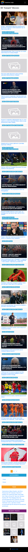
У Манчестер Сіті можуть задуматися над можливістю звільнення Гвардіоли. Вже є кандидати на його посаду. (12, 373)
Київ (23, 499)
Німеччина (16, 78)
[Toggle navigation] (25, 2)
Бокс (20, 492)
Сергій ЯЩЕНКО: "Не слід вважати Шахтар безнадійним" (12, 190)
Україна (4, 494)
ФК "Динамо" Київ (14, 492)
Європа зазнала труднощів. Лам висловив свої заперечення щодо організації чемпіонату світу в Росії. (13, 97)
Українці (4, 497)
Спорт (4, 479)
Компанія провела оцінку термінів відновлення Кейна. (13, 396)
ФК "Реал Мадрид (11, 497)
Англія (7, 241)
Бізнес (4, 482)
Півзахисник (5, 492)
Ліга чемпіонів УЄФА (11, 494)
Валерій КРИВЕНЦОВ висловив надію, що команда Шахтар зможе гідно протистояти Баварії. (12, 213)
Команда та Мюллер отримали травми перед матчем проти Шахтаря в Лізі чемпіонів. (13, 283)
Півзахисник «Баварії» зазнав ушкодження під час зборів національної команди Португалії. (13, 463)
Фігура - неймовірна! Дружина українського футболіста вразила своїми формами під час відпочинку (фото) (13, 28)
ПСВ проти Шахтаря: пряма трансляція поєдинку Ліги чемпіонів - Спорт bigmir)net (12, 418)
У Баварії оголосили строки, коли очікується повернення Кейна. (13, 328)
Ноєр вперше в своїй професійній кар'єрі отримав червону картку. (12, 350)
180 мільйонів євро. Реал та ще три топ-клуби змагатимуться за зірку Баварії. (13, 52)
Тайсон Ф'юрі (8, 496)
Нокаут (4, 501)
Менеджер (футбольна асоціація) (15, 501)
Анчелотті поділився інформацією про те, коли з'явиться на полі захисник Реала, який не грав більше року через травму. (13, 121)
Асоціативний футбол (8, 504)
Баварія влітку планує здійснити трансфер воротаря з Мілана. (12, 144)
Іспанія (18, 502)
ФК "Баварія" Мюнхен (14, 101)
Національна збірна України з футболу (12, 491)
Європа (7, 101)
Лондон (10, 241)
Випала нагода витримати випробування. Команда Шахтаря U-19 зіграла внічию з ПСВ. (13, 441)
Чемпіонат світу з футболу (9, 502)
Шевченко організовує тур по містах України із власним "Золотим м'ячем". (13, 305)
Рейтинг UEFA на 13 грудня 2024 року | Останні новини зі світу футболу (13, 168)
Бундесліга (17, 287)
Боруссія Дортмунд (15, 399)
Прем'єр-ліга (18, 499)
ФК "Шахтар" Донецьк (18, 496)
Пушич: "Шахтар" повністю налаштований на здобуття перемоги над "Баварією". (13, 237)
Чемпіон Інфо (9, 2)
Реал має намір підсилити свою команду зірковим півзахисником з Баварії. (12, 74)
